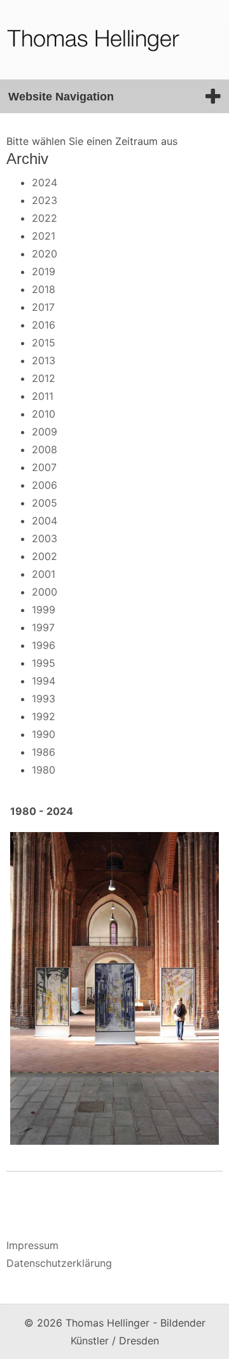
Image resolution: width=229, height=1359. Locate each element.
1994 (43, 680)
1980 (43, 769)
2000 (44, 591)
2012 (43, 378)
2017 (43, 307)
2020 (44, 253)
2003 (44, 538)
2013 (43, 360)
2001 (43, 574)
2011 (42, 396)
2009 (44, 431)
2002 (44, 556)
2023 (44, 200)
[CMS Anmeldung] (10, 1198)
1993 (43, 698)
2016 (43, 324)
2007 (44, 467)
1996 (43, 645)
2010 (43, 413)
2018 (43, 289)
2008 (44, 449)
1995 (43, 663)
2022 (44, 218)
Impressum (32, 1245)
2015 (43, 342)
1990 (43, 734)
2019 (43, 271)
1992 (43, 716)
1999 (43, 609)
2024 (44, 182)
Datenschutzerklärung (59, 1263)
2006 (44, 485)
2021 (43, 235)
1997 (43, 627)
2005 (44, 502)
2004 (44, 520)
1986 (43, 752)
